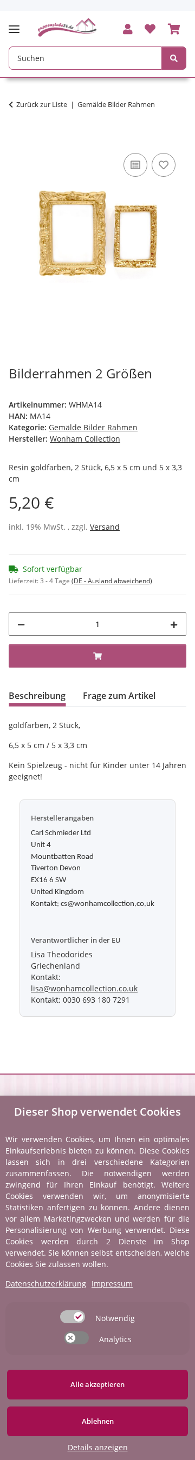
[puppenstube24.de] (67, 27)
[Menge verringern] (21, 624)
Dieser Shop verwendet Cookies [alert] (97, 1111)
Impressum (112, 1283)
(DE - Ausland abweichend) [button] (112, 580)
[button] (128, 30)
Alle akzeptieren (97, 1384)
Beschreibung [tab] (37, 696)
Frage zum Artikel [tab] (119, 696)
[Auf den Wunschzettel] (164, 165)
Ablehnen (98, 1421)
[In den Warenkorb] (17, 138)
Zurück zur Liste (41, 104)
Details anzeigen (98, 1447)
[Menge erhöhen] (174, 624)
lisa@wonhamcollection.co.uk (84, 988)
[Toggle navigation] (17, 24)
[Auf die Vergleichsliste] (135, 165)
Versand (105, 527)
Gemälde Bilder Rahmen (93, 427)
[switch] (72, 1316)
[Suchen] (173, 58)
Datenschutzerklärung (45, 1283)
